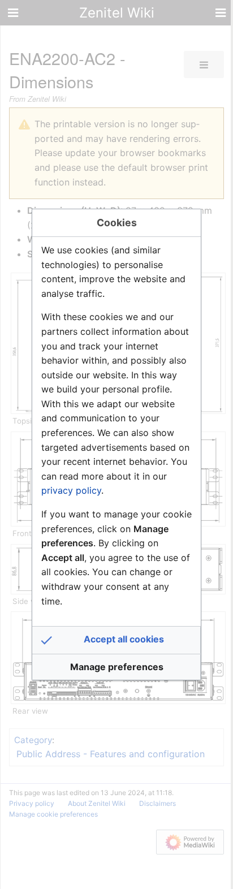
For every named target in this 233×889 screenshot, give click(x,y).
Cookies (117, 222)
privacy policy (71, 490)
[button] (116, 640)
